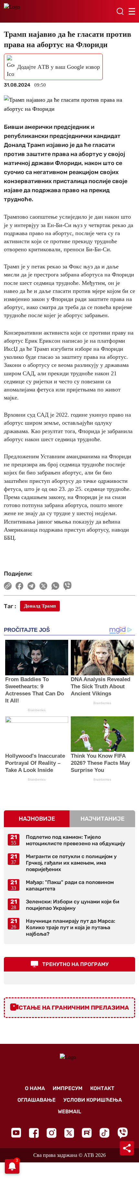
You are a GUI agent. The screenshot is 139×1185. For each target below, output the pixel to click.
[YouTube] (16, 1133)
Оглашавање (36, 1100)
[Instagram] (52, 1133)
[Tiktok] (105, 1133)
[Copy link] (8, 586)
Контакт (102, 1088)
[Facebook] (34, 1133)
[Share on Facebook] (20, 586)
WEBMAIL (69, 1111)
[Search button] (119, 11)
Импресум (67, 1088)
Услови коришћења (92, 1100)
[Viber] (122, 1132)
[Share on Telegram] (31, 586)
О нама (35, 1088)
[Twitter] (69, 1133)
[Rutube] (87, 1133)
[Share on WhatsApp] (55, 586)
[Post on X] (43, 586)
